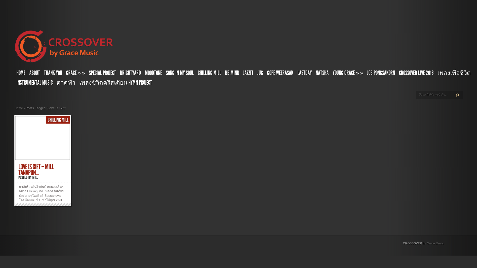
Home (20, 72)
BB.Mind (232, 72)
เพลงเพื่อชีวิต (454, 72)
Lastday (304, 72)
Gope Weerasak (280, 72)
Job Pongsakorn (381, 72)
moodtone (153, 72)
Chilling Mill (209, 72)
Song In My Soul (180, 72)
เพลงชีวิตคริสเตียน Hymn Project (115, 82)
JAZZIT (248, 72)
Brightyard (130, 72)
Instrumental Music (34, 82)
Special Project (102, 72)
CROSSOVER (412, 243)
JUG (260, 72)
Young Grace (348, 72)
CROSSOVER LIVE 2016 (416, 72)
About (34, 72)
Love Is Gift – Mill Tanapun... (36, 169)
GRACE (75, 72)
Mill (35, 177)
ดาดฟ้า (66, 82)
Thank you (53, 72)
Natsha (322, 72)
